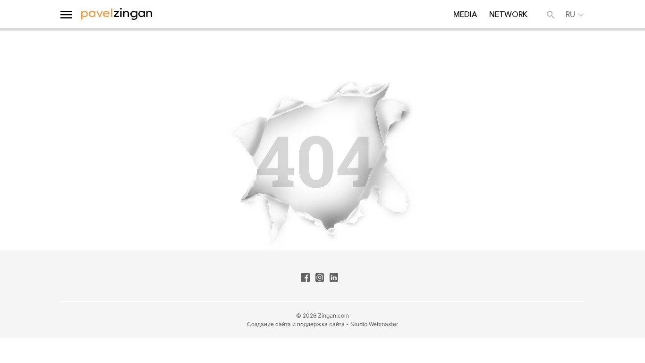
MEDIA (465, 14)
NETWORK (508, 14)
